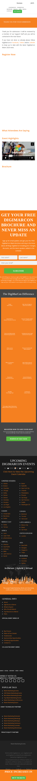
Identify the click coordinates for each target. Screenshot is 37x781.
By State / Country (23, 468)
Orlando (23, 490)
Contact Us (7, 643)
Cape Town (6, 536)
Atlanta (5, 483)
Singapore (24, 550)
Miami (23, 483)
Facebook (15, 42)
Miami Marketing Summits (12, 725)
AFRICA (4, 530)
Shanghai (24, 548)
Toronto (23, 516)
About (6, 602)
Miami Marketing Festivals (12, 716)
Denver (5, 495)
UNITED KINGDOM (26, 533)
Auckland (24, 558)
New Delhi (24, 545)
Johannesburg (7, 538)
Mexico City (24, 525)
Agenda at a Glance (10, 604)
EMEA (4, 551)
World (5, 556)
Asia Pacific (6, 547)
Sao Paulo (24, 530)
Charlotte (6, 488)
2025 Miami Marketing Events (13, 693)
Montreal (24, 514)
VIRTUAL (5, 542)
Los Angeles (6, 507)
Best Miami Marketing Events (13, 695)
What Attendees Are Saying (15, 130)
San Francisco (25, 500)
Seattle (23, 502)
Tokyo (23, 552)
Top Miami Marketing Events (12, 698)
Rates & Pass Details (10, 633)
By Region (30, 468)
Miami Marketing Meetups (12, 721)
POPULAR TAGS (9, 687)
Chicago (5, 490)
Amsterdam (6, 514)
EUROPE (4, 511)
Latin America (7, 554)
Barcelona (6, 516)
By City (17, 468)
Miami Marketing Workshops (13, 728)
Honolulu (6, 500)
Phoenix (23, 495)
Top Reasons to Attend (11, 612)
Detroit (5, 498)
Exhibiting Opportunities (11, 640)
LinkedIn (32, 42)
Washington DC (25, 504)
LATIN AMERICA (25, 522)
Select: (5, 468)
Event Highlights (10, 138)
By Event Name (11, 468)
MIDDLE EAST (6, 522)
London (23, 536)
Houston (5, 502)
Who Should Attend (10, 609)
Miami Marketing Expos (11, 702)
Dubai (5, 525)
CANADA (23, 511)
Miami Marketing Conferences (13, 700)
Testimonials (8, 636)
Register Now (8, 54)
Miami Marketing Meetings (12, 718)
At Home (6, 549)
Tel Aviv (5, 527)
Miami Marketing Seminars (12, 723)
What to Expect (8, 607)
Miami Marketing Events (11, 691)
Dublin (5, 518)
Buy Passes (7, 631)
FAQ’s (5, 614)
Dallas (5, 493)
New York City (25, 488)
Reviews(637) (25, 3)
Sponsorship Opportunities (12, 638)
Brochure (6, 166)
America (5, 544)
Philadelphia (25, 493)
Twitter (21, 42)
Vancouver (24, 519)
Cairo (5, 533)
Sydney (23, 563)
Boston (5, 486)
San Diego (24, 498)
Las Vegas (6, 504)
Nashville (24, 486)
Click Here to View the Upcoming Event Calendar (18, 473)
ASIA (21, 542)
